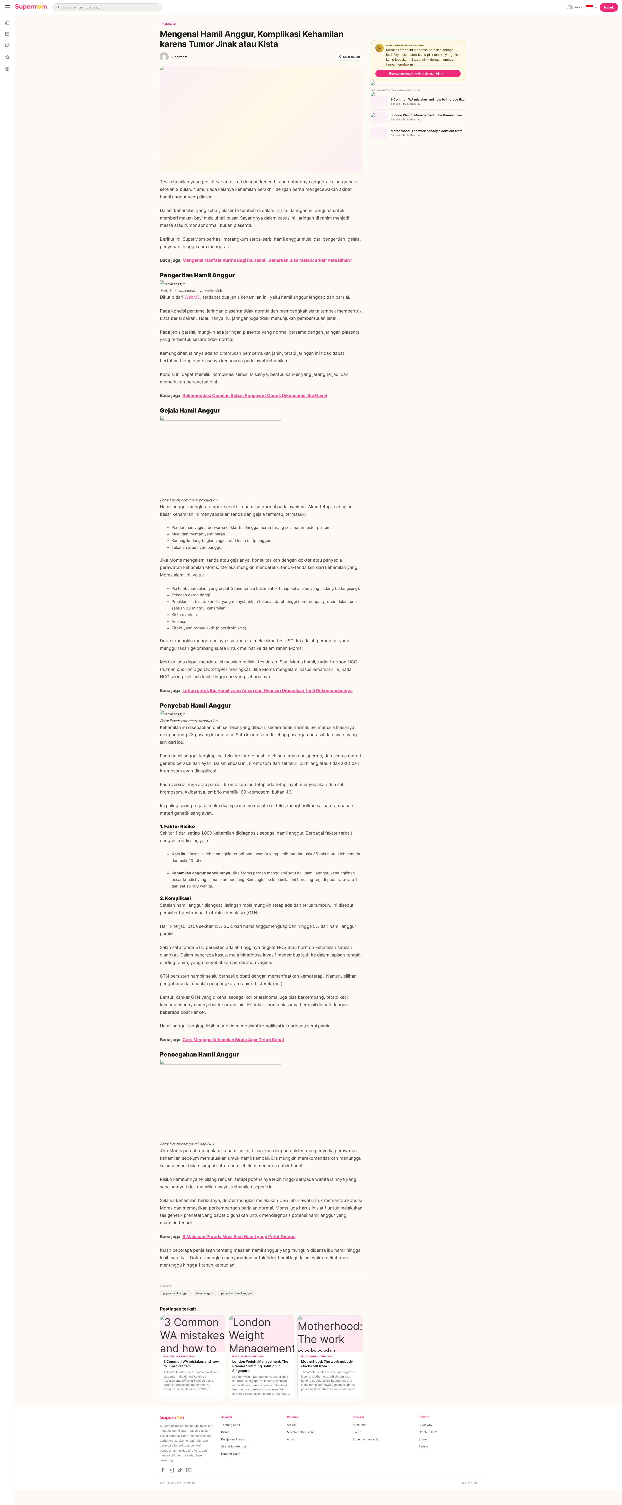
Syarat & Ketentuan (234, 1446)
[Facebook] (162, 1470)
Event (357, 1432)
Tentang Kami (230, 1425)
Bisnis (225, 1432)
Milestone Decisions (300, 1432)
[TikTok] (180, 1470)
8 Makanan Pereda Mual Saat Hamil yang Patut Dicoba (238, 1236)
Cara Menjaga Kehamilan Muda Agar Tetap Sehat (233, 1039)
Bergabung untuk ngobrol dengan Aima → (418, 73)
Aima (290, 1439)
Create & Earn (428, 1432)
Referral (424, 1446)
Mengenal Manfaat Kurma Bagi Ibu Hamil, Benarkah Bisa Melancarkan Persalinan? (267, 260)
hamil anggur (204, 1293)
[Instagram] (171, 1470)
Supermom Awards (365, 1439)
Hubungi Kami (230, 1453)
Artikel (291, 1425)
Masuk (609, 7)
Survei (423, 1439)
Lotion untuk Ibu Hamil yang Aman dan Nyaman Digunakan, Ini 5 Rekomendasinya (267, 690)
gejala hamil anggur (176, 1293)
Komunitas (360, 1425)
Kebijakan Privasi (233, 1439)
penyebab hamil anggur (236, 1293)
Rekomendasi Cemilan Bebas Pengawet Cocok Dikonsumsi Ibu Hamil (254, 395)
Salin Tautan (351, 57)
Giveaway (425, 1425)
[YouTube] (188, 1470)
